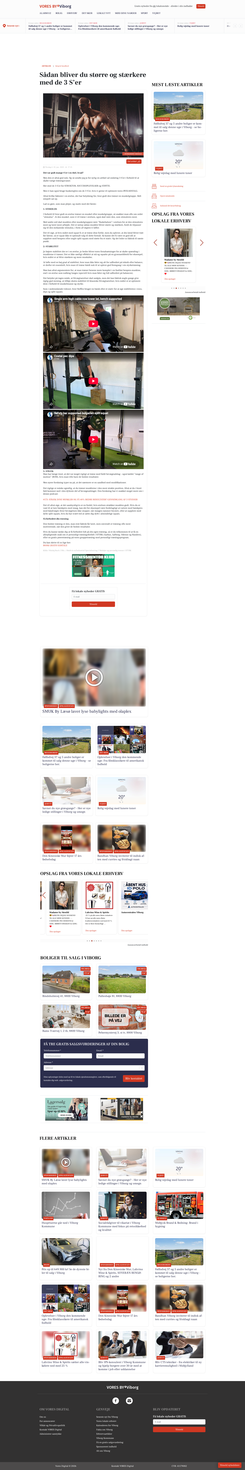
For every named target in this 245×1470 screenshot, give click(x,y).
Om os (43, 1416)
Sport (144, 13)
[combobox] (45, 1068)
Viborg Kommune (105, 1438)
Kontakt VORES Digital (51, 1429)
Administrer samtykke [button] (50, 1433)
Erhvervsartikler (104, 1433)
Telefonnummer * (52, 1050)
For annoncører (47, 1421)
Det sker (87, 13)
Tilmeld (201, 6)
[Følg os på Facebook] (115, 1400)
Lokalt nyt (103, 13)
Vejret (156, 13)
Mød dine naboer (125, 13)
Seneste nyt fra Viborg (107, 1416)
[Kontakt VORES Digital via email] (129, 1400)
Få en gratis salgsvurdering (109, 1442)
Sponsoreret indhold (106, 1446)
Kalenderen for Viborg (107, 1425)
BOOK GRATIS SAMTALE (55, 545)
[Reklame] (93, 565)
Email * (100, 1050)
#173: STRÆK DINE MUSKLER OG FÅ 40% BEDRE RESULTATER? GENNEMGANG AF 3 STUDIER (90, 499)
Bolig (59, 13)
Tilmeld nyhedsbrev (230, 1465)
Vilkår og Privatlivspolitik (52, 1425)
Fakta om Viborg (104, 1429)
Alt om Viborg (103, 1450)
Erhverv (72, 13)
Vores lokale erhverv (106, 1421)
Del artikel (132, 161)
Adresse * (48, 1062)
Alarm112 (45, 13)
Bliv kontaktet (133, 1078)
